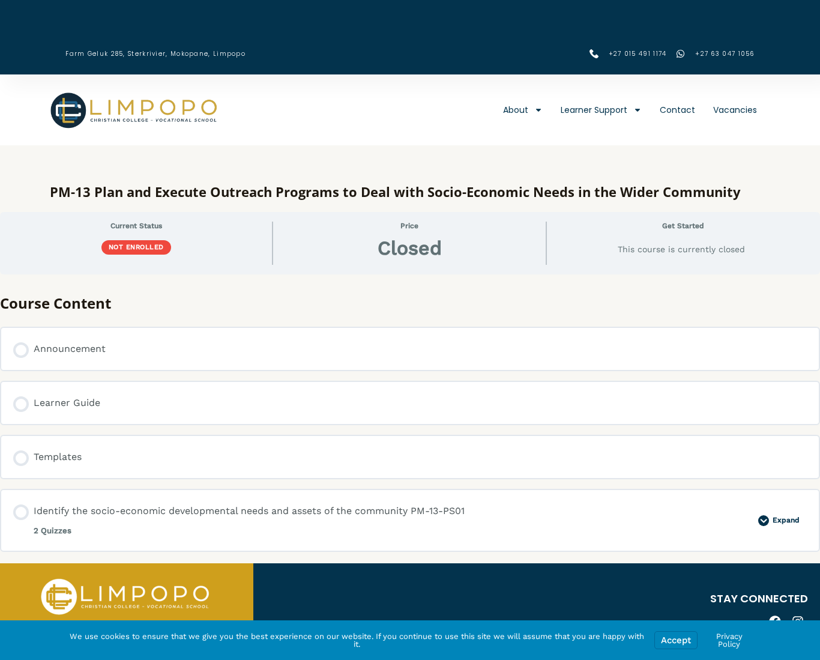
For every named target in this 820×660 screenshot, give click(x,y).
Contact (677, 110)
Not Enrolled (136, 247)
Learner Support (594, 110)
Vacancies (735, 110)
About (515, 110)
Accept (676, 640)
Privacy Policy (729, 640)
